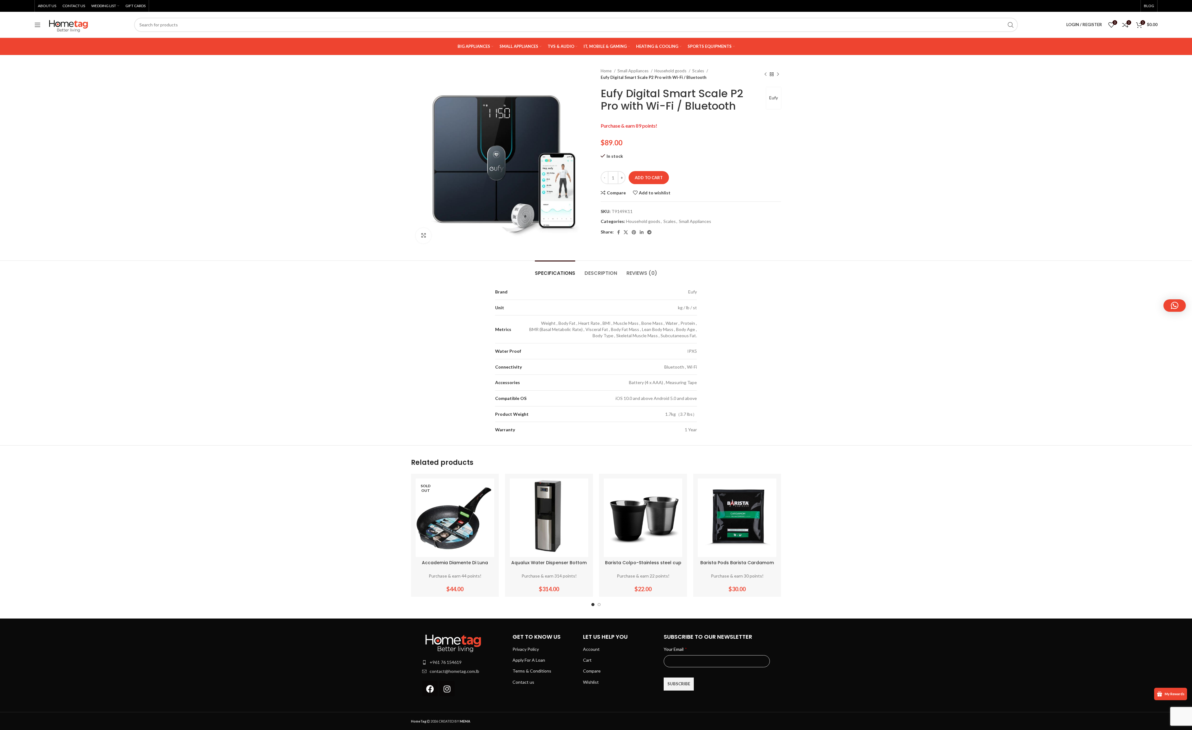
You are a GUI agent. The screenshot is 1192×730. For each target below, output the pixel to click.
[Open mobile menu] (37, 25)
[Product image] (455, 517)
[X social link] (626, 232)
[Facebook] (430, 688)
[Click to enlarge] (423, 235)
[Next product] (778, 74)
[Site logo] (68, 24)
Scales (698, 70)
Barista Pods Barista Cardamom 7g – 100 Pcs (737, 566)
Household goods (670, 70)
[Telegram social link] (649, 232)
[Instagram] (447, 688)
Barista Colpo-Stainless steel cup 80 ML (643, 566)
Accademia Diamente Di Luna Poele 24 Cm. (455, 566)
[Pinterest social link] (634, 232)
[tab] (555, 270)
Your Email (675, 649)
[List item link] (464, 662)
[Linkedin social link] (641, 232)
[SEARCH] (1011, 25)
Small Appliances (633, 70)
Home (606, 70)
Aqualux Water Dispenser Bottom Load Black (549, 566)
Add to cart (649, 177)
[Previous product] (765, 74)
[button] (1174, 305)
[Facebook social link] (618, 232)
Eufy (773, 97)
